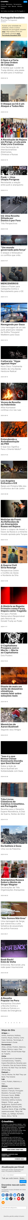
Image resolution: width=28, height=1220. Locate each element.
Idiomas (19, 6)
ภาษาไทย (22, 1109)
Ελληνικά (5, 1095)
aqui (3, 31)
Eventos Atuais (7, 1038)
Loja (9, 6)
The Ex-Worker (7, 1074)
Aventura (10, 1035)
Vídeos (4, 1049)
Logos (15, 1049)
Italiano (17, 1088)
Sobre (3, 8)
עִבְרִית (16, 1109)
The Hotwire (10, 1077)
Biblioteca (9, 4)
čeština (12, 1100)
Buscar (14, 6)
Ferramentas (17, 4)
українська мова (8, 1111)
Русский (12, 1093)
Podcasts (4, 6)
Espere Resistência (8, 1063)
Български (5, 1097)
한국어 (9, 1107)
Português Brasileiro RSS (11, 35)
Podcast (5, 1072)
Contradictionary (8, 1061)
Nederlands (6, 1104)
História (16, 1038)
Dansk (11, 1109)
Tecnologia (17, 1040)
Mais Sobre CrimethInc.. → (16, 1149)
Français (11, 1091)
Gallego (13, 1114)
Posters (15, 1047)
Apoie (25, 1)
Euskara (18, 1100)
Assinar (23, 1181)
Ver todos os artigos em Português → (13, 11)
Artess (4, 1035)
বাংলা (20, 1107)
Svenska (5, 1109)
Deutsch (5, 1091)
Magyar (4, 1102)
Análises (17, 1035)
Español (10, 1088)
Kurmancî (20, 1114)
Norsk (4, 1116)
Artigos (4, 1033)
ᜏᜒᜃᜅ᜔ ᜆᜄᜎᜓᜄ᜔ (12, 1116)
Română (15, 1107)
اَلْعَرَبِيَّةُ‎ (4, 1107)
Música (10, 1049)
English (4, 1088)
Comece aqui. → (20, 1159)
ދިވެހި (8, 1114)
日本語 (17, 1095)
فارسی (16, 1102)
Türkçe (10, 1102)
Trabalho (18, 1061)
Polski (18, 1093)
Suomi (11, 1095)
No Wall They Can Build (17, 1068)
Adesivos (22, 1047)
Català (4, 1114)
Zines (4, 1047)
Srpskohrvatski (16, 1104)
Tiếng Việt (18, 1111)
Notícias (9, 1040)
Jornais (9, 1047)
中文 (11, 1097)
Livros (3, 4)
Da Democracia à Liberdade (12, 1058)
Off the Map (6, 1070)
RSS (8, 1033)
